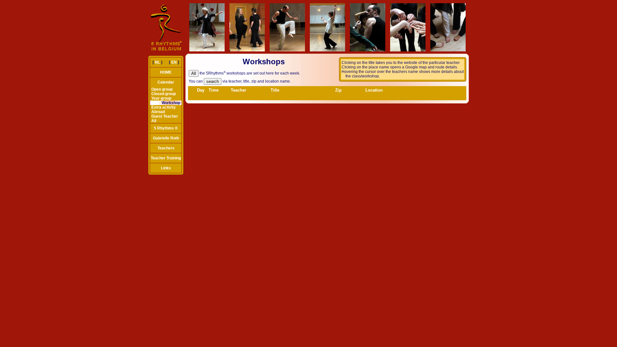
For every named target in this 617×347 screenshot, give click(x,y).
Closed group (163, 94)
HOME (166, 72)
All (153, 121)
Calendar (165, 82)
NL (157, 62)
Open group (162, 89)
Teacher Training (166, 158)
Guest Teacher (164, 116)
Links (166, 168)
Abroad (158, 112)
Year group (161, 98)
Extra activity (163, 107)
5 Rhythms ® (166, 128)
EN (174, 62)
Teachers (165, 148)
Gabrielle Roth (166, 138)
